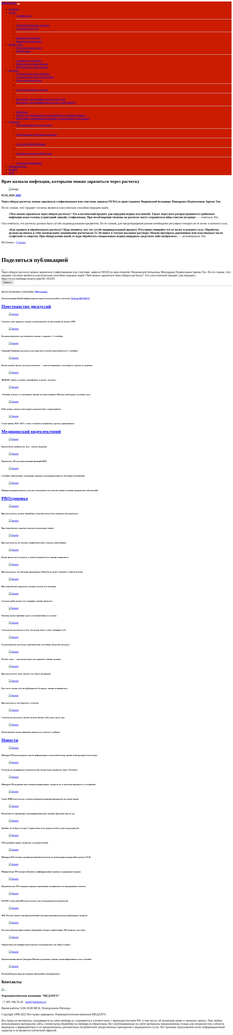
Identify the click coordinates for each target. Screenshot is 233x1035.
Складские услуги (27, 28)
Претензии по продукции (32, 67)
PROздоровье (41, 292)
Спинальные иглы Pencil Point (34, 77)
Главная (14, 9)
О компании (23, 15)
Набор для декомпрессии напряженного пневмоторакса (50, 115)
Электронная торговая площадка (36, 134)
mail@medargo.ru (35, 1001)
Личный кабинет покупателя (34, 125)
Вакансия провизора (29, 41)
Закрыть (7, 282)
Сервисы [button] (14, 121)
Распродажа (23, 51)
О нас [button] (12, 12)
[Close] (2, 269)
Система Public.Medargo (31, 144)
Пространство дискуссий (26, 306)
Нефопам (21, 112)
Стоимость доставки (29, 60)
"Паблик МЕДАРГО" (80, 298)
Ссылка (20, 242)
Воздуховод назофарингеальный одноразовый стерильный (52, 118)
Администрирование (29, 163)
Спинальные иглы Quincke (32, 73)
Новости (9, 740)
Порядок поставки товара (32, 63)
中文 (12, 173)
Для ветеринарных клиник (32, 25)
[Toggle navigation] (18, 4)
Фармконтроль (18, 166)
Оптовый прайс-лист (29, 47)
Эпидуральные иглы (29, 80)
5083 (18, 195)
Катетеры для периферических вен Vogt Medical (46, 102)
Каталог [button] (14, 70)
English (13, 169)
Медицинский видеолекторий (31, 431)
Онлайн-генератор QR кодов (34, 153)
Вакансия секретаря (28, 38)
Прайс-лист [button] (16, 44)
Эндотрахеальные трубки (32, 89)
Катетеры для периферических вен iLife (41, 99)
